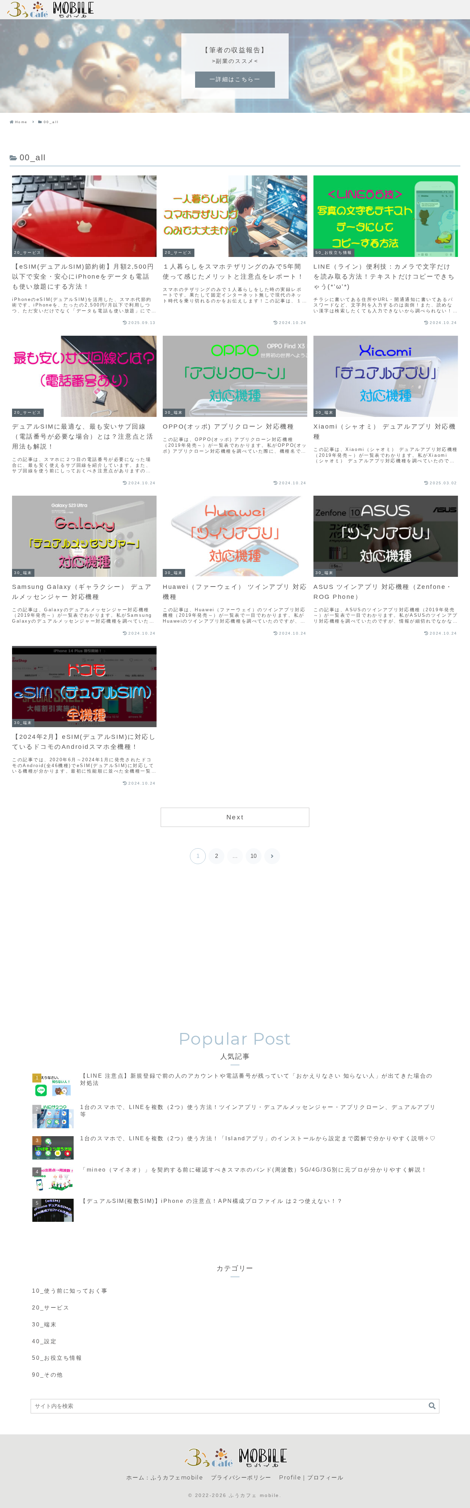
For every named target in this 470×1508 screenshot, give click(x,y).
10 (253, 856)
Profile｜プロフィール (311, 1477)
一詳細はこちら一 (235, 79)
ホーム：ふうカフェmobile (164, 1477)
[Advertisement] (235, 945)
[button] (432, 1406)
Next (235, 817)
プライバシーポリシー (241, 1477)
